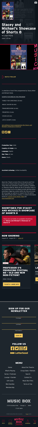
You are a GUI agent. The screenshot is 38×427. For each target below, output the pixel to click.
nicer (27, 413)
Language (5, 151)
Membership (10, 387)
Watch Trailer (10, 77)
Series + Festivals (10, 374)
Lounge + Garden (10, 377)
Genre (4, 157)
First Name (18, 318)
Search (28, 374)
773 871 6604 (19, 408)
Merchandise (10, 384)
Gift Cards (10, 381)
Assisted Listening (8, 170)
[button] (3, 422)
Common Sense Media (13, 196)
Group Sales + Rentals (28, 371)
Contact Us (28, 377)
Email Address (18, 330)
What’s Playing (10, 371)
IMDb (22, 196)
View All (20, 238)
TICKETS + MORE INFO (11, 284)
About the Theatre (28, 367)
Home (10, 367)
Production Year (7, 145)
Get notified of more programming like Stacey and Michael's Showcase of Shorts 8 (17, 125)
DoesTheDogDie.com (8, 198)
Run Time (5, 154)
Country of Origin (7, 148)
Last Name (18, 324)
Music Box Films (28, 381)
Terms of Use (28, 384)
